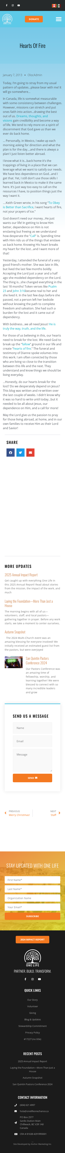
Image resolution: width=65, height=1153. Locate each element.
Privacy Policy (32, 1032)
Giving (32, 1012)
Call (32, 236)
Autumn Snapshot (15, 631)
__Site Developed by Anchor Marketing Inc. (32, 1142)
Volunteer (32, 1006)
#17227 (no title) (32, 1039)
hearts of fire (22, 349)
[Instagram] (13, 5)
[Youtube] (19, 5)
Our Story (32, 999)
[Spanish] (59, 5)
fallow (26, 344)
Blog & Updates (32, 1019)
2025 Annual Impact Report (21, 574)
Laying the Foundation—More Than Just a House (29, 603)
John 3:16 (19, 291)
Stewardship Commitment (32, 1026)
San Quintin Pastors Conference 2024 (37, 660)
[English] (54, 5)
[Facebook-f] (7, 5)
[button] (58, 19)
